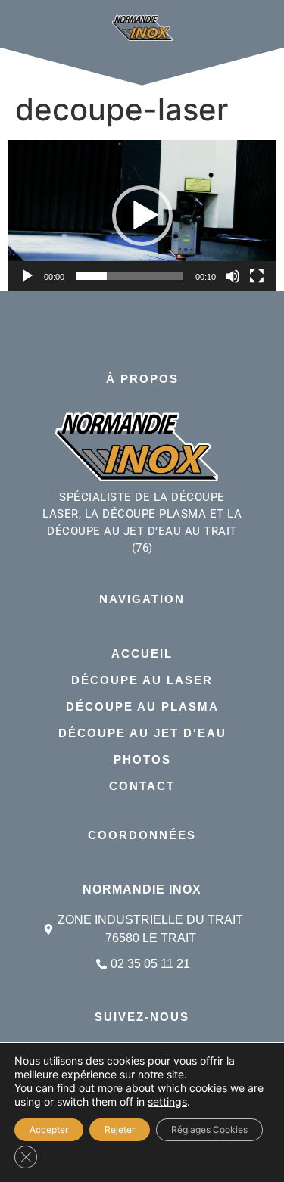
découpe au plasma (142, 706)
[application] (142, 215)
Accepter (49, 1129)
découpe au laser (142, 679)
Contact (142, 785)
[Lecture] (27, 276)
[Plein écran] (256, 276)
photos (142, 759)
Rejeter (120, 1129)
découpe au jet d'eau (142, 732)
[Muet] (232, 276)
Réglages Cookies (209, 1129)
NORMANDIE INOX (142, 889)
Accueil (142, 653)
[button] (142, 215)
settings (167, 1101)
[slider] (129, 276)
